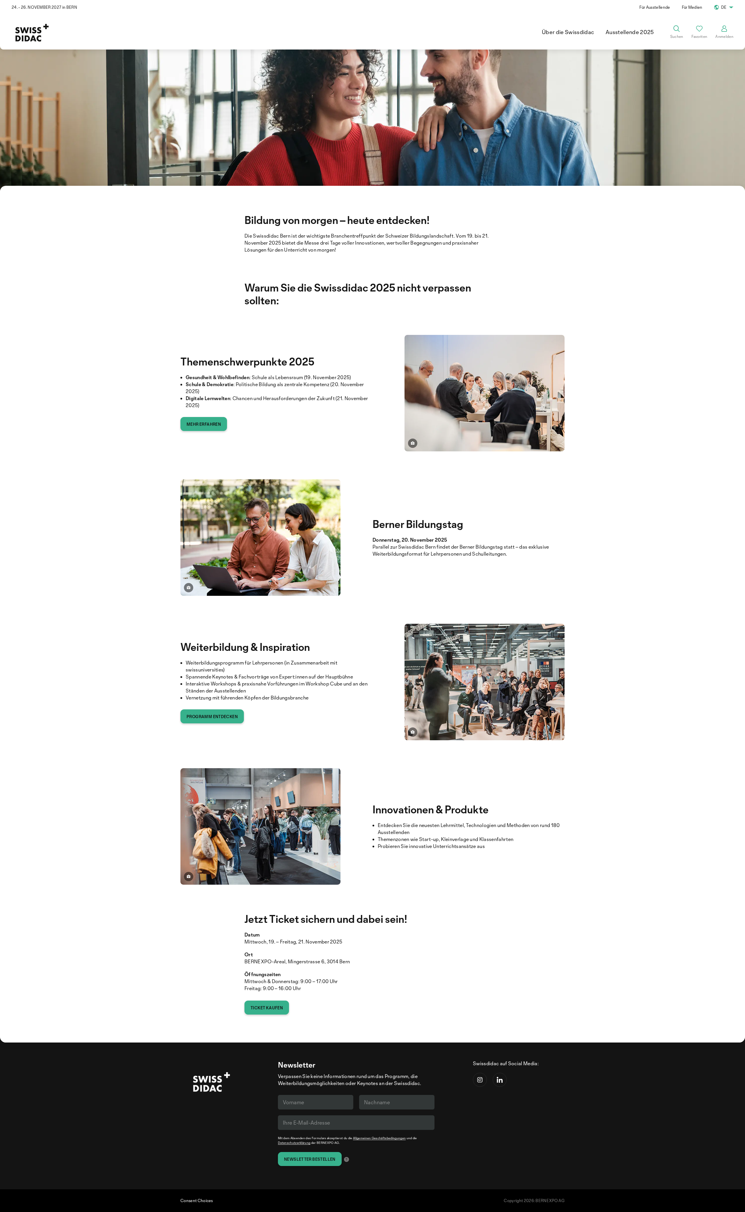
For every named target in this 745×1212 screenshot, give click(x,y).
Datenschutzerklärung (294, 1143)
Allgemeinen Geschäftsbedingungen (379, 1138)
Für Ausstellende (654, 7)
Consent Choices (196, 1200)
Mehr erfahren (204, 424)
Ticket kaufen (267, 1007)
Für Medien (692, 7)
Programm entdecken (212, 716)
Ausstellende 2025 (630, 32)
